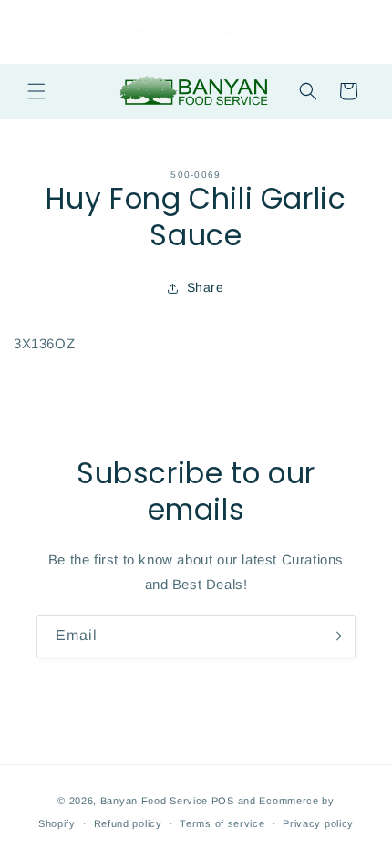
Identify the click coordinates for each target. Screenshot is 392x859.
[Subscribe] (335, 636)
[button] (36, 91)
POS (222, 800)
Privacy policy (318, 823)
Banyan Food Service (154, 800)
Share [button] (205, 287)
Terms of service (222, 823)
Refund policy (128, 823)
